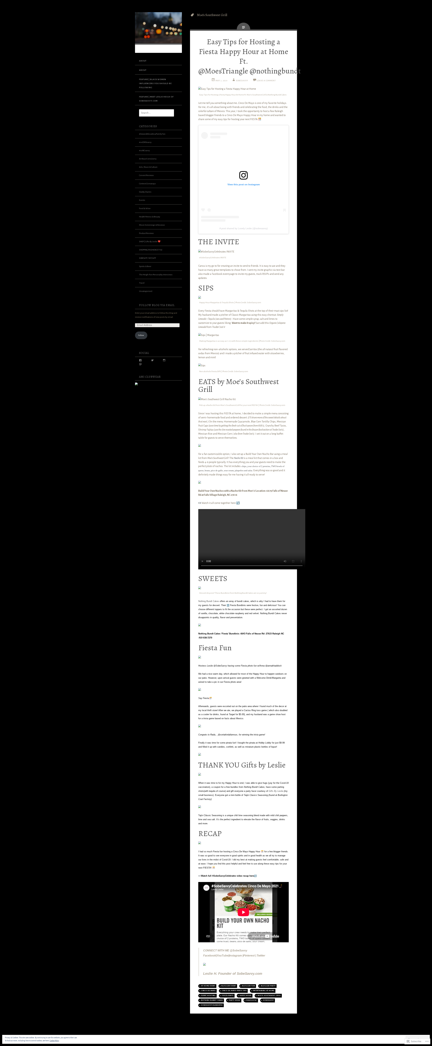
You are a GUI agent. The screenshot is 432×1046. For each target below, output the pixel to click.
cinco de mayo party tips (234, 990)
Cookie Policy (54, 1041)
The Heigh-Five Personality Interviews (155, 275)
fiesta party (228, 995)
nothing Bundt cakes (212, 1000)
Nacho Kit (238, 458)
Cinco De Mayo (208, 990)
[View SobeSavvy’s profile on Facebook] (140, 360)
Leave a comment (266, 81)
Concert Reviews (146, 175)
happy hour (245, 995)
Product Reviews (146, 233)
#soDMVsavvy (145, 142)
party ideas (234, 1000)
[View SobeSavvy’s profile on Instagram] (164, 360)
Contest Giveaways (147, 184)
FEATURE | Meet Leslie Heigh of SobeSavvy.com (156, 99)
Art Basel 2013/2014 (147, 159)
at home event (208, 986)
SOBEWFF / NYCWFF (147, 258)
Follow (141, 335)
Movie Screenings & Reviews (152, 225)
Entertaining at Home (263, 990)
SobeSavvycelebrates (212, 1005)
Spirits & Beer (145, 266)
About (142, 61)
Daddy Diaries (145, 192)
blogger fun (248, 986)
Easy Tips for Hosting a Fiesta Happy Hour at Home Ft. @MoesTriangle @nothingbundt (249, 56)
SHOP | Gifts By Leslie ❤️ (149, 242)
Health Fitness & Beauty (149, 217)
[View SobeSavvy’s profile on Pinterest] (140, 364)
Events (142, 200)
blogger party (268, 986)
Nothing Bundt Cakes (208, 601)
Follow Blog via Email (157, 305)
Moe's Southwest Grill (269, 995)
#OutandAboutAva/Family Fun (152, 134)
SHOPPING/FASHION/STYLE (150, 250)
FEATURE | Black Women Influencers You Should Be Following (155, 83)
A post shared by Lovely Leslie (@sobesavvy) (243, 228)
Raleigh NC (251, 1000)
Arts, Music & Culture (148, 167)
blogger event (228, 986)
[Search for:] (154, 113)
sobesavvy (268, 1000)
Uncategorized (145, 291)
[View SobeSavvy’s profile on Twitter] (152, 360)
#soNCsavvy (144, 150)
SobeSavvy (242, 81)
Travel (141, 283)
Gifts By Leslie (276, 791)
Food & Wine (145, 208)
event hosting (208, 995)
